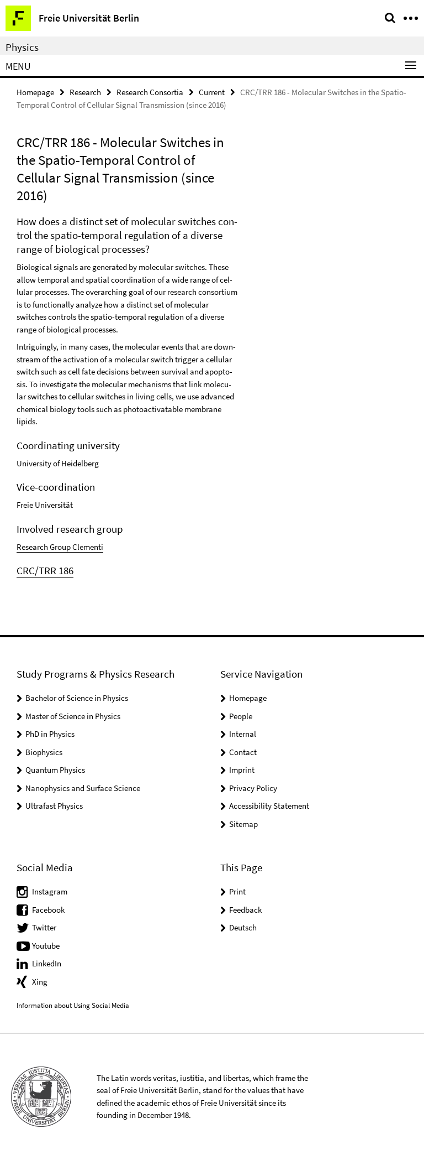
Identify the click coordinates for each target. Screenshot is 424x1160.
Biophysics (43, 752)
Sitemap (243, 824)
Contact (243, 752)
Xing (39, 981)
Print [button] (237, 891)
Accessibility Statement (269, 805)
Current (212, 92)
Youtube (46, 945)
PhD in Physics (50, 734)
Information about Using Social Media (73, 1005)
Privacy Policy (253, 788)
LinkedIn (46, 963)
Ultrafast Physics (54, 805)
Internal (242, 734)
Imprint (242, 769)
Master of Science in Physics (72, 716)
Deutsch (243, 927)
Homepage (35, 92)
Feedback (245, 909)
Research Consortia (149, 92)
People (240, 716)
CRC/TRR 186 (45, 570)
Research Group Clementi (60, 547)
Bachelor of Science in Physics (76, 698)
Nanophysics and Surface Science (82, 788)
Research (85, 92)
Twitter (44, 927)
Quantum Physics (55, 769)
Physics (22, 47)
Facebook (48, 909)
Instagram (49, 891)
